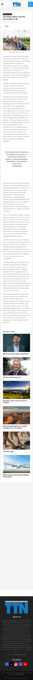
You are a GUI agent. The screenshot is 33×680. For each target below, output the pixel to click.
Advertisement (8, 678)
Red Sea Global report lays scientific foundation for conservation (15, 427)
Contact (16, 678)
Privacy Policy (23, 678)
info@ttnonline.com (20, 654)
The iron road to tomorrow (12, 377)
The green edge (8, 451)
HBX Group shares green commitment (16, 354)
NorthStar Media (20, 674)
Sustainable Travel (7, 14)
